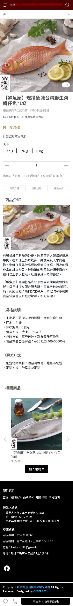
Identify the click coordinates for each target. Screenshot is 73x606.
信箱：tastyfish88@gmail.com (22, 547)
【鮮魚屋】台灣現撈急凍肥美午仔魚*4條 (36, 454)
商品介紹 (14, 188)
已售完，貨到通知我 (46, 602)
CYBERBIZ (39, 591)
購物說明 (54, 497)
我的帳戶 (15, 497)
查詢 (5, 497)
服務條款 (41, 497)
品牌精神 (28, 497)
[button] (67, 439)
